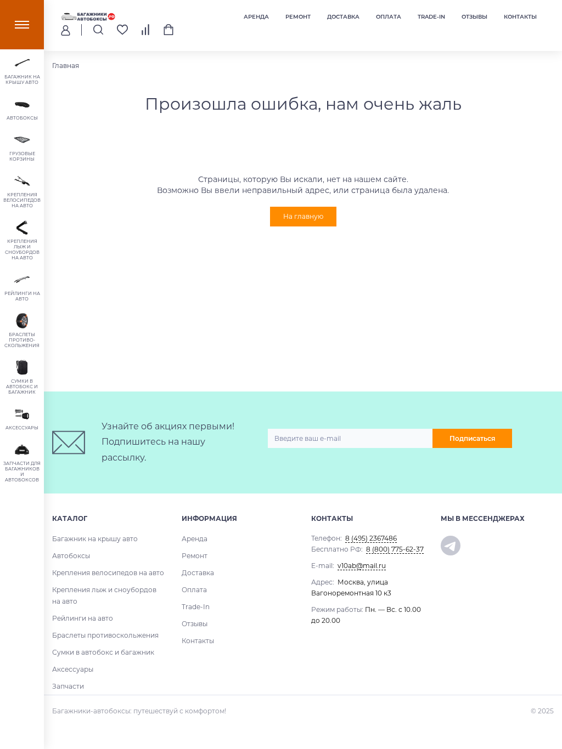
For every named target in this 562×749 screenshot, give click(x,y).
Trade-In (431, 16)
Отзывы (474, 16)
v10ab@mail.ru (362, 565)
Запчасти (68, 686)
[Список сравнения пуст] (145, 30)
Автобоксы (71, 556)
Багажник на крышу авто (95, 539)
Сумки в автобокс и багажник (103, 652)
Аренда (256, 16)
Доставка (343, 16)
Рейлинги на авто (82, 618)
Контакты (520, 16)
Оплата (388, 16)
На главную (303, 216)
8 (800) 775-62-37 (395, 549)
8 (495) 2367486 (371, 538)
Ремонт (298, 16)
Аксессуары (72, 669)
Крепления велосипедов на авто (108, 573)
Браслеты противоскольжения (105, 635)
